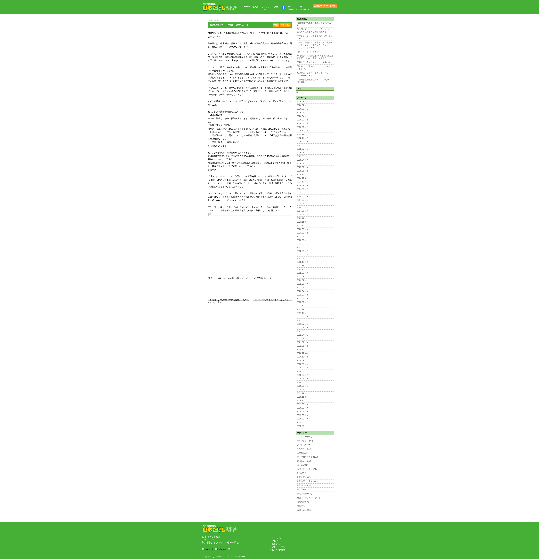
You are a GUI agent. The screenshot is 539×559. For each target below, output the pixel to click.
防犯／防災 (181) (304, 510)
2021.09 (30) (302, 317)
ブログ (276, 8)
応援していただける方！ (325, 6)
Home (247, 7)
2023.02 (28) (302, 255)
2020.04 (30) (302, 379)
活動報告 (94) (303, 502)
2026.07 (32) (302, 105)
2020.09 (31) (302, 360)
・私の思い (275, 544)
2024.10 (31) (302, 182)
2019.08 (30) (302, 408)
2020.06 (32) (302, 371)
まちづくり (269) (304, 449)
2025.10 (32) (302, 138)
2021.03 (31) (302, 339)
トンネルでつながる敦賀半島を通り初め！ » (272, 300)
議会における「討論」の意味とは (229, 25)
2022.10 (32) (302, 269)
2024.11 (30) (302, 178)
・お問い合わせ (277, 549)
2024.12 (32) (302, 174)
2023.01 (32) (302, 258)
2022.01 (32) (302, 302)
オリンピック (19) (305, 441)
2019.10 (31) (302, 401)
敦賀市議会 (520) (304, 494)
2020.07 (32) (302, 368)
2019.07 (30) (302, 411)
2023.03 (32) (302, 251)
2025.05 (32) (302, 156)
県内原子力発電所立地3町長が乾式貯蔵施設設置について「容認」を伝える (315, 57)
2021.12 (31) (302, 306)
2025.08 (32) (302, 145)
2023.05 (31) (302, 244)
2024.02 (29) (302, 211)
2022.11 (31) (302, 266)
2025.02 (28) (302, 167)
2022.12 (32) (302, 262)
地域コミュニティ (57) (307, 469)
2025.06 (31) (302, 153)
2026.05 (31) (302, 112)
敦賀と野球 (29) (304, 477)
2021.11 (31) (302, 309)
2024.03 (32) (302, 207)
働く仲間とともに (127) (307, 457)
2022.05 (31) (302, 288)
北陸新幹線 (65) (304, 461)
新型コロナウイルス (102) (308, 498)
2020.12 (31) (302, 349)
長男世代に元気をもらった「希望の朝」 (314, 62)
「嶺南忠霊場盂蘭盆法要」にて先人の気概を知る (314, 81)
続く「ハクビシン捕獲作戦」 (309, 52)
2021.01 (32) (302, 346)
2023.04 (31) (302, 247)
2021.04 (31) (302, 335)
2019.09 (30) (302, 404)
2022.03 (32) (302, 295)
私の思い (255, 8)
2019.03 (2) (302, 426)
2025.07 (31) (302, 149)
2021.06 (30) (302, 328)
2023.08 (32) (302, 233)
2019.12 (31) (302, 393)
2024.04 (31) (302, 204)
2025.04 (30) (302, 160)
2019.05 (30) (302, 419)
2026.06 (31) (302, 109)
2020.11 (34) (302, 353)
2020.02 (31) (302, 386)
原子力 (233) (302, 465)
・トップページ (277, 538)
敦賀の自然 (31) (304, 485)
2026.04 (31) (302, 116)
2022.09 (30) (302, 273)
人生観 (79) (302, 453)
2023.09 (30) (302, 229)
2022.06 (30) (302, 284)
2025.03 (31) (302, 164)
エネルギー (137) (304, 437)
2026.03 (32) (302, 120)
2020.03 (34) (302, 382)
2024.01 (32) (302, 215)
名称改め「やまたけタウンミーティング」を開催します (313, 74)
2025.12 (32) (302, 131)
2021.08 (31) (302, 320)
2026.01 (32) (302, 127)
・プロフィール (277, 547)
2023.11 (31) (302, 222)
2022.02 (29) (302, 298)
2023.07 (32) (302, 236)
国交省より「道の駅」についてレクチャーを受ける (314, 67)
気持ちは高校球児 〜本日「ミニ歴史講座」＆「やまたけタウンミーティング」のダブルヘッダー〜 (314, 45)
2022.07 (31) (302, 280)
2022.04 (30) (302, 291)
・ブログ (274, 541)
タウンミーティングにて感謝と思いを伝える (314, 37)
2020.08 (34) (302, 364)
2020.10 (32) (302, 357)
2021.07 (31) (302, 324)
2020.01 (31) (302, 390)
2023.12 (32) (302, 218)
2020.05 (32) (302, 375)
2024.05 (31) (302, 200)
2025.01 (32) (302, 171)
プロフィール (266, 8)
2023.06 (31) (302, 240)
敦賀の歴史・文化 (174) (307, 481)
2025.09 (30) (302, 142)
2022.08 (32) (302, 277)
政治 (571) (301, 473)
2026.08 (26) (302, 102)
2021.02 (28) (302, 342)
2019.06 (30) (302, 415)
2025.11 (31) (302, 134)
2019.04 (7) (302, 422)
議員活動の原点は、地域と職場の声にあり (314, 24)
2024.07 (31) (302, 193)
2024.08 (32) (302, 189)
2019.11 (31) (302, 397)
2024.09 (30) (302, 185)
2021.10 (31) (302, 313)
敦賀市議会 (285, 25)
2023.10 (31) (302, 226)
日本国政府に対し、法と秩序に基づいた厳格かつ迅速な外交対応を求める (314, 30)
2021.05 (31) (302, 331)
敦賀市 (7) (301, 489)
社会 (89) (301, 506)
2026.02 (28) (302, 123)
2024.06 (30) (302, 196)
